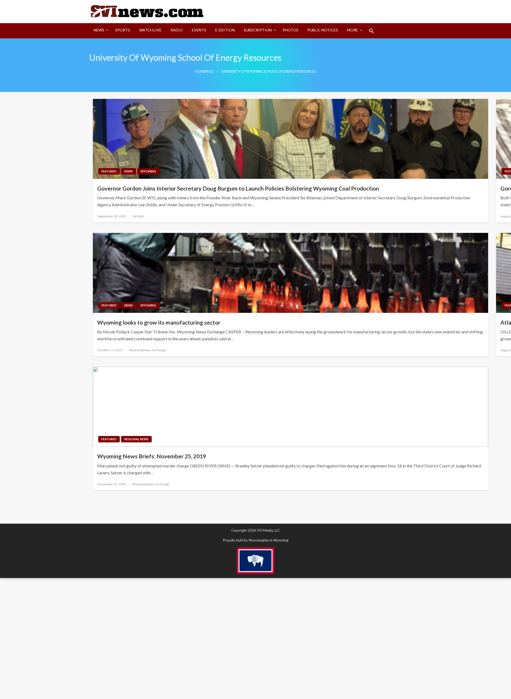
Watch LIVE (150, 30)
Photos (290, 30)
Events (199, 30)
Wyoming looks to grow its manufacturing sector (158, 322)
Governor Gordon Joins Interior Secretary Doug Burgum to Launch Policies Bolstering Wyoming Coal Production (238, 188)
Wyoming (148, 171)
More (352, 30)
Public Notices (322, 30)
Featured (109, 171)
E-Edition (225, 30)
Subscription (258, 30)
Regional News (136, 439)
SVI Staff (138, 216)
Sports (122, 30)
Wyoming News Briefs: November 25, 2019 (151, 456)
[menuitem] (100, 30)
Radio (177, 30)
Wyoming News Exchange (147, 350)
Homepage (204, 72)
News (99, 30)
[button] (371, 30)
